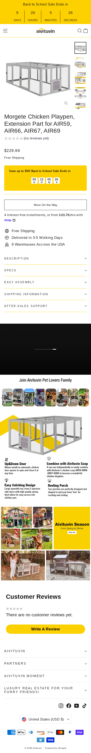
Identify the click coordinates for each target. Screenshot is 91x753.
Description (16, 258)
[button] (26, 139)
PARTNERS (15, 663)
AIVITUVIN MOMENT (24, 676)
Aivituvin (14, 651)
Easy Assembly (19, 282)
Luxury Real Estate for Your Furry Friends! (38, 690)
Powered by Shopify (55, 748)
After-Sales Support (26, 306)
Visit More (20, 369)
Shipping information (26, 294)
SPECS (10, 270)
